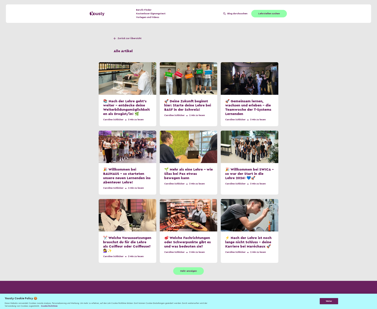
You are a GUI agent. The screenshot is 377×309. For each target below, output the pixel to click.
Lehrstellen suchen (269, 13)
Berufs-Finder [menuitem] (144, 10)
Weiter (329, 301)
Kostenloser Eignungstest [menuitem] (151, 13)
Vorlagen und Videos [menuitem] (147, 17)
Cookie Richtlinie (49, 306)
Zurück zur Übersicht (130, 38)
